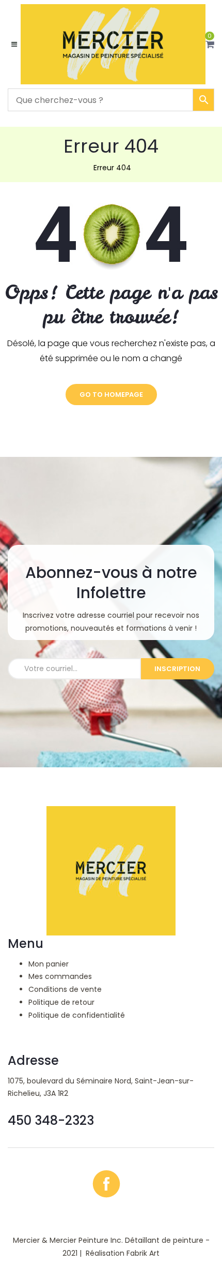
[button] (209, 44)
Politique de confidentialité (76, 1015)
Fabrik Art (143, 1253)
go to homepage (111, 394)
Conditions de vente (65, 989)
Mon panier (48, 964)
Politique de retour (61, 1002)
